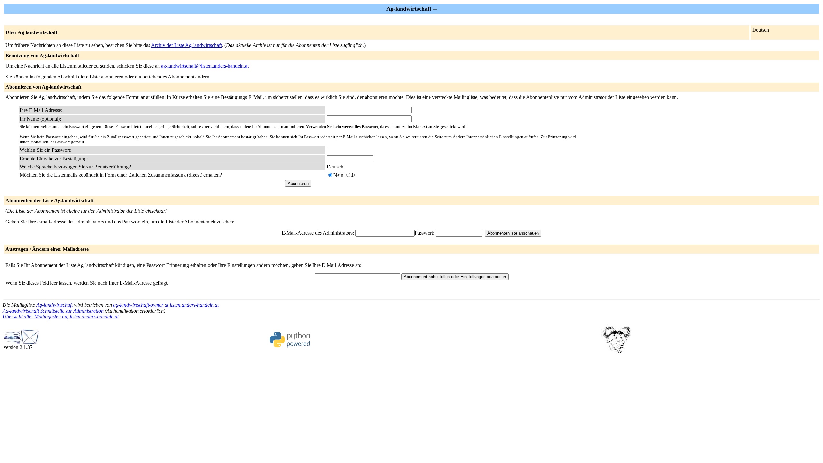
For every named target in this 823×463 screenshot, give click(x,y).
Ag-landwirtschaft (54, 305)
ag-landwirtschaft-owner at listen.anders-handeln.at (166, 305)
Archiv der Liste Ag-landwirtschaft (186, 45)
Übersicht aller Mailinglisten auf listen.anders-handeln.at (61, 316)
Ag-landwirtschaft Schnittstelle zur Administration (53, 310)
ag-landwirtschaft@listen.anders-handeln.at (205, 65)
